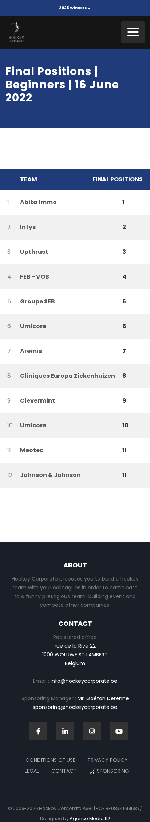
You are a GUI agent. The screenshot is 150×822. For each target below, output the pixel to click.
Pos (8, 179)
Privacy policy (108, 760)
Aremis (31, 351)
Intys (28, 227)
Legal (32, 771)
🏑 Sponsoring (109, 771)
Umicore (33, 326)
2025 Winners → (75, 8)
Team (28, 179)
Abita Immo (38, 202)
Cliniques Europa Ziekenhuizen (67, 376)
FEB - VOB (34, 276)
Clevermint (37, 400)
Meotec (31, 450)
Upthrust (34, 252)
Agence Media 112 (90, 818)
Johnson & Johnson (50, 475)
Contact (64, 771)
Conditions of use (50, 760)
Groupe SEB (37, 301)
